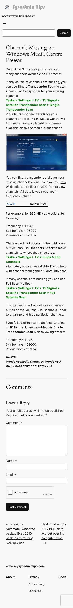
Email (11, 474)
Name (11, 461)
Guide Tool (48, 266)
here (63, 271)
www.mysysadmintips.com (18, 15)
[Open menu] (4, 23)
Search (64, 32)
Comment (14, 422)
